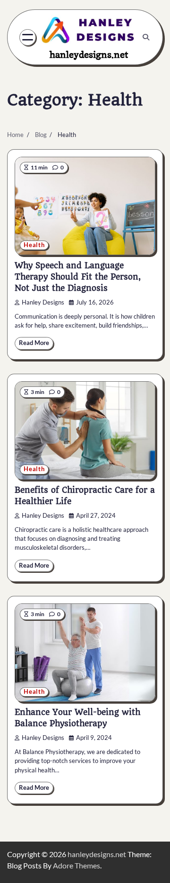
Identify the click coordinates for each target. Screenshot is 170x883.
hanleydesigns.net (89, 54)
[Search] (146, 37)
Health (34, 245)
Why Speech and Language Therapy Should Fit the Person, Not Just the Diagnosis (78, 277)
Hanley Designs (43, 302)
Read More (34, 342)
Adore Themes (76, 865)
